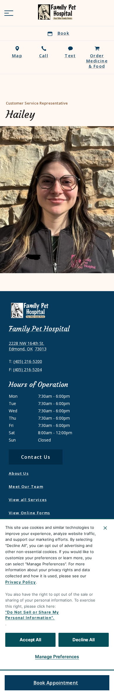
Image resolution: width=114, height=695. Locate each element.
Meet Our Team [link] (26, 486)
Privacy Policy (20, 582)
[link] (57, 12)
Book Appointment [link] (56, 683)
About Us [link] (19, 473)
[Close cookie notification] (105, 528)
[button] (8, 13)
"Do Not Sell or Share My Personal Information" (32, 615)
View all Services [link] (28, 499)
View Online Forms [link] (29, 512)
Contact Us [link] (35, 457)
